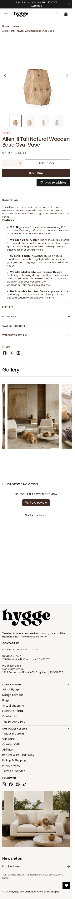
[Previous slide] (5, 74)
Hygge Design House (23, 891)
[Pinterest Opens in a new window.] (18, 350)
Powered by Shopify (48, 891)
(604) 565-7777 (11, 656)
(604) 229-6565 (11, 665)
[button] (5, 14)
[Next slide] (67, 74)
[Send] (68, 866)
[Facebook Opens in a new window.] (4, 350)
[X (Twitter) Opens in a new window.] (11, 350)
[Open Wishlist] (66, 885)
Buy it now (36, 170)
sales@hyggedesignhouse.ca (20, 649)
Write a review (36, 499)
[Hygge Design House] (26, 617)
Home (5, 26)
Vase (16, 26)
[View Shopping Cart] (66, 14)
